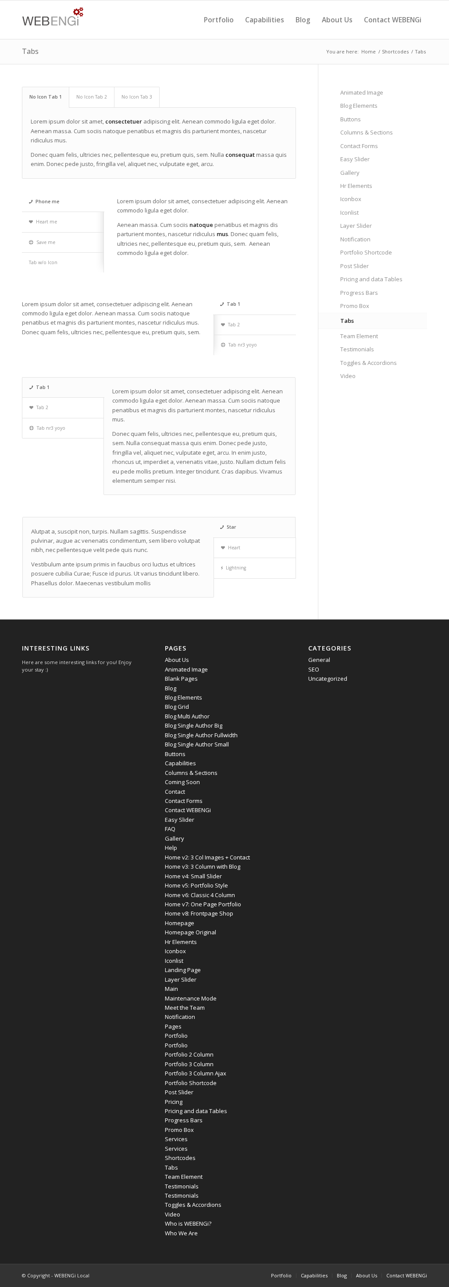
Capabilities (180, 763)
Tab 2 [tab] (234, 325)
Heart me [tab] (46, 222)
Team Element (359, 336)
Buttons (350, 119)
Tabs (30, 51)
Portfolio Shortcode (366, 252)
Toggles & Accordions (368, 363)
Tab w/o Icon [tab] (43, 262)
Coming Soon (182, 782)
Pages (173, 1026)
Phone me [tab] (47, 201)
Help (171, 848)
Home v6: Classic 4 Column (200, 895)
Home (368, 51)
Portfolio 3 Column (189, 1064)
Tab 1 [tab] (233, 304)
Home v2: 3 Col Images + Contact (207, 857)
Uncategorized (327, 678)
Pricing (173, 1102)
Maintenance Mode (191, 998)
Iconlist (349, 212)
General (319, 660)
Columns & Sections (366, 132)
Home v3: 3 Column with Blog (202, 866)
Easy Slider (355, 159)
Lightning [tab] (236, 568)
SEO (313, 669)
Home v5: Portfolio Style (196, 885)
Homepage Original (190, 932)
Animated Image (361, 92)
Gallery (350, 173)
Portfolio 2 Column (189, 1054)
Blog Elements (359, 106)
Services (176, 1139)
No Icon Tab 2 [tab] (91, 97)
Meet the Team (185, 1007)
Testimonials (357, 349)
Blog (170, 688)
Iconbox (350, 199)
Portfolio (176, 1036)
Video (348, 376)
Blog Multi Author (187, 716)
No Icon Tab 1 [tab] (45, 97)
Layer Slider (356, 226)
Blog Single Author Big (193, 725)
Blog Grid (177, 707)
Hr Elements (356, 186)
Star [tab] (231, 527)
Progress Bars (359, 293)
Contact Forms (359, 146)
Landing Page (183, 970)
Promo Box (354, 306)
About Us (177, 660)
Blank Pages (181, 678)
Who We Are (181, 1233)
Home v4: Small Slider (193, 876)
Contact (175, 792)
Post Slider (354, 266)
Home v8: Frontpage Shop (199, 913)
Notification (355, 239)
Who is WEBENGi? (188, 1223)
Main (171, 989)
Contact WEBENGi (188, 810)
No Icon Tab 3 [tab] (136, 97)
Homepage (179, 923)
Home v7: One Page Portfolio (203, 904)
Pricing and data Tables (371, 279)
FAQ (170, 829)
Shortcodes (395, 51)
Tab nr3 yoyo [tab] (242, 345)
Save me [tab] (45, 242)
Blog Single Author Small (197, 744)
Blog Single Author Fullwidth (201, 735)
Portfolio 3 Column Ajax (195, 1073)
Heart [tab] (234, 547)
